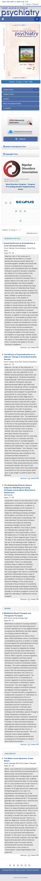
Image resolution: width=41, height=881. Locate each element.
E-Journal (6, 108)
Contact (35, 4)
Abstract (23, 347)
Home (29, 4)
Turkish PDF (34, 347)
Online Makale (23, 877)
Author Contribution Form (15, 147)
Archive (6, 99)
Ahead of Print (8, 94)
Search (21, 139)
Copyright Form (11, 154)
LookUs (15, 877)
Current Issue (20, 90)
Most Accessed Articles (12, 104)
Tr (24, 4)
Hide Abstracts (32, 233)
